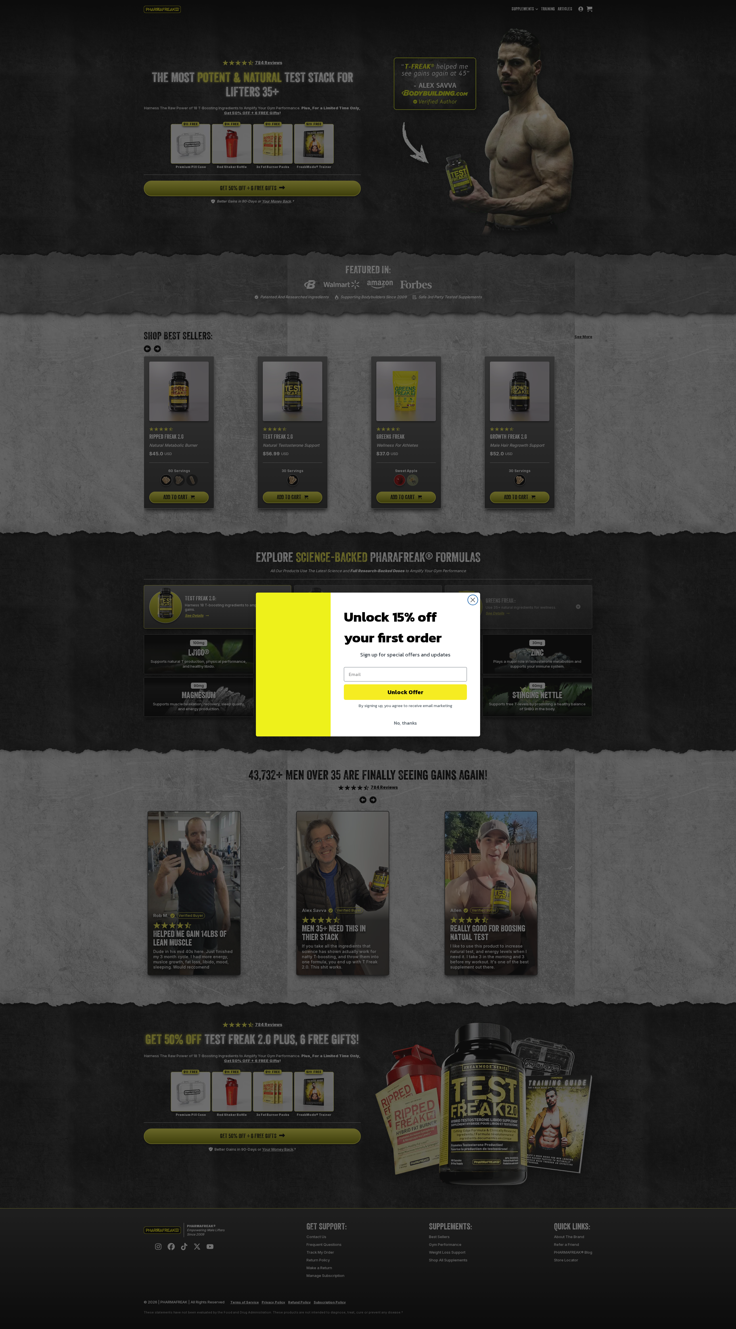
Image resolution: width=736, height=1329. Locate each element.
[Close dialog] (473, 600)
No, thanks (405, 722)
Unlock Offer (405, 692)
